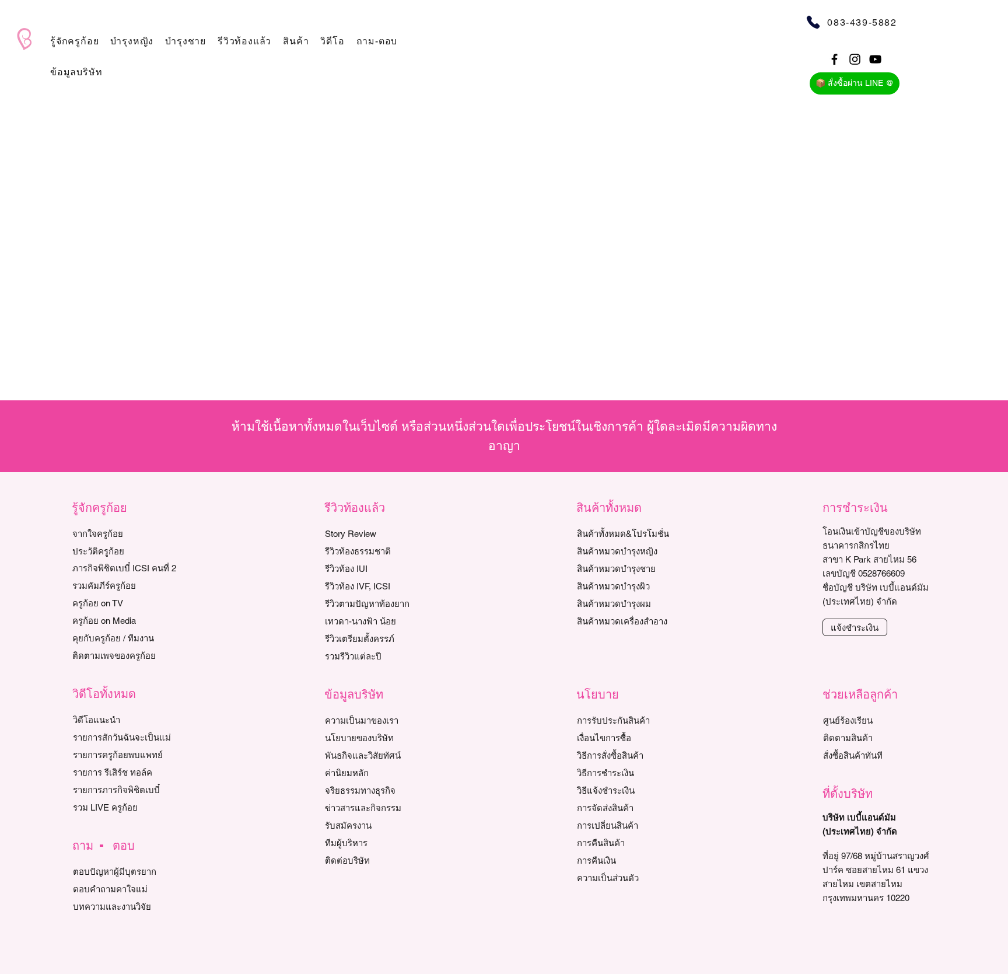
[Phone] (813, 22)
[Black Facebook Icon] (834, 59)
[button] (74, 41)
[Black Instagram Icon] (855, 59)
